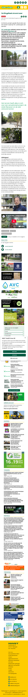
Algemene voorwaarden (14, 665)
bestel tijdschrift (9, 246)
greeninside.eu (17, 694)
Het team (10, 662)
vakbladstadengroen (15, 685)
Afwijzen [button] (14, 355)
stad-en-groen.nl (22, 691)
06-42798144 (13, 681)
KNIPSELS (7, 515)
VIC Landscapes (5, 29)
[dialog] (14, 348)
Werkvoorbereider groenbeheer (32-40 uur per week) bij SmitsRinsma (17, 381)
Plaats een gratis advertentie (10, 408)
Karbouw (3, 99)
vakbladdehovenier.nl (17, 692)
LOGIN (4, 236)
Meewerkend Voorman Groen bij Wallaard (17, 375)
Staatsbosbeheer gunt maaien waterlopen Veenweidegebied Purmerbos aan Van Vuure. (14, 473)
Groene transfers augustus (17, 580)
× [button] (25, 337)
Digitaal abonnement (13, 658)
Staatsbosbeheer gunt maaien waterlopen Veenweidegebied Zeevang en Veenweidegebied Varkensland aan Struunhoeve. (14, 493)
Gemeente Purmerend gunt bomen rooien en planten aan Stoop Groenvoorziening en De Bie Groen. (13, 487)
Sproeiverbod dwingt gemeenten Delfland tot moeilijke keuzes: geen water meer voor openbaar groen (17, 586)
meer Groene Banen (14, 390)
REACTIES (4, 240)
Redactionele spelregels (14, 663)
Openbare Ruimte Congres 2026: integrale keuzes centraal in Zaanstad (17, 425)
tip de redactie (8, 249)
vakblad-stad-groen (14, 683)
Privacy (10, 668)
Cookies (10, 670)
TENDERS (7, 470)
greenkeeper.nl (13, 691)
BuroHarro (11, 31)
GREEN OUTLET (9, 403)
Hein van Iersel (4, 18)
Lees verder (10, 348)
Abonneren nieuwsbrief (13, 660)
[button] (14, 358)
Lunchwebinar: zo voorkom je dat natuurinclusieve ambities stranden (17, 430)
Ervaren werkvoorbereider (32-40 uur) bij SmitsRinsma (17, 385)
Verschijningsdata (12, 673)
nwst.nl (23, 694)
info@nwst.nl (13, 677)
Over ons (10, 652)
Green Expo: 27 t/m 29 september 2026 (16, 447)
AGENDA (6, 421)
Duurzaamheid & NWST (13, 653)
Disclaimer (10, 667)
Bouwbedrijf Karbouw (6, 233)
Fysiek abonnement (12, 655)
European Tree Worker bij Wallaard (16, 370)
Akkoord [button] (14, 351)
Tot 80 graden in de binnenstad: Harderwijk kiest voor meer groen (17, 593)
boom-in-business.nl (8, 694)
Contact (10, 657)
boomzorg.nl (8, 692)
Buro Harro (13, 231)
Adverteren (11, 671)
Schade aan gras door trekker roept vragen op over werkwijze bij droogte (17, 598)
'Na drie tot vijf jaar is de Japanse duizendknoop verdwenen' (16, 576)
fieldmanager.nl (5, 691)
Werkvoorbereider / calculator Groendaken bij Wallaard (16, 365)
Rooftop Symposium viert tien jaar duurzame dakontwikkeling (16, 442)
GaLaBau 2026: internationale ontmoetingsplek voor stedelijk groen (17, 436)
